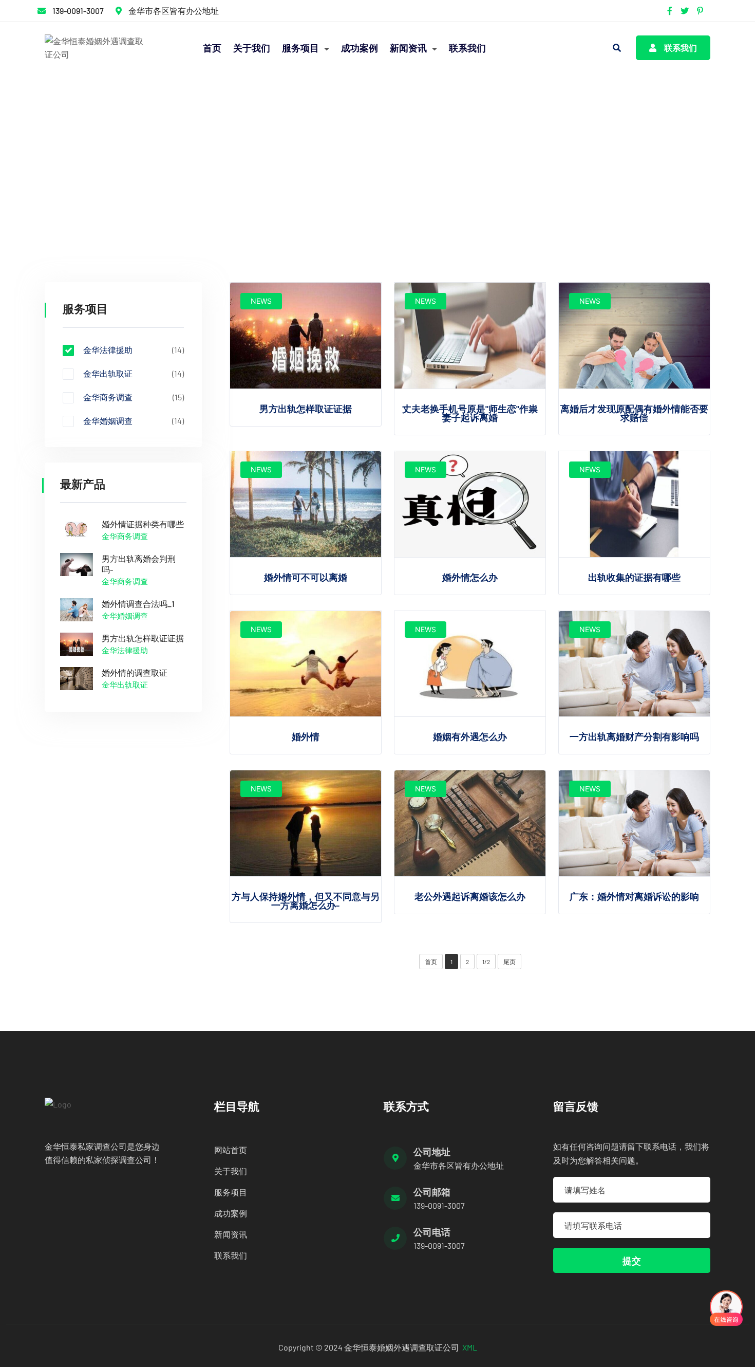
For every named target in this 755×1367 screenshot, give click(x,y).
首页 (212, 47)
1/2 (486, 961)
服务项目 (301, 47)
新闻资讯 (409, 47)
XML (469, 1347)
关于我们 (251, 47)
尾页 (509, 961)
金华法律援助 (160, 168)
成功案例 (359, 47)
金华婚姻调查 (133, 421)
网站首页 (230, 1150)
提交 (631, 1260)
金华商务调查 (133, 397)
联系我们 (467, 47)
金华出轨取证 (133, 373)
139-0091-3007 (78, 10)
